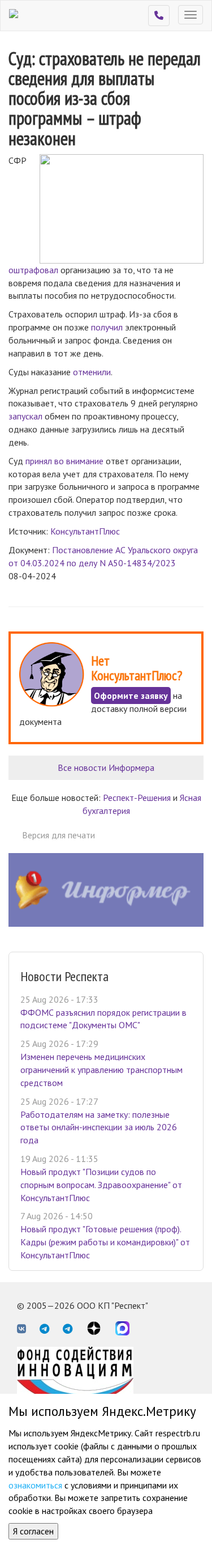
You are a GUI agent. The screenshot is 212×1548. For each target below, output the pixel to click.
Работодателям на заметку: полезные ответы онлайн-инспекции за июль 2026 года (98, 1127)
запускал (25, 416)
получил (107, 327)
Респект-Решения (137, 797)
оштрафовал (33, 269)
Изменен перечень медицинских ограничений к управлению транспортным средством (101, 1069)
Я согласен (33, 1531)
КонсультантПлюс (85, 531)
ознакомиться (35, 1485)
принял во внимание (64, 460)
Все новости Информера (106, 767)
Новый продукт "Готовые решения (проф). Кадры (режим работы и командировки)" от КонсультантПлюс (105, 1242)
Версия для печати (58, 835)
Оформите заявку (131, 695)
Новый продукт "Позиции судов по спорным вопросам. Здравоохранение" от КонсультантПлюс (101, 1184)
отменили (92, 372)
